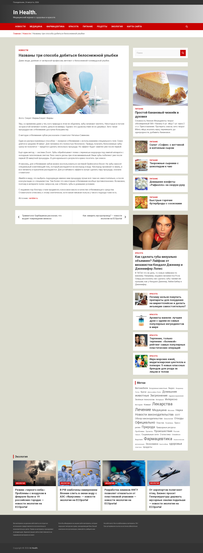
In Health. (25, 12)
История (139, 405)
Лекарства (162, 404)
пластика (138, 447)
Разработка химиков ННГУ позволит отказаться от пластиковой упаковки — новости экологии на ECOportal (121, 496)
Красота (74, 26)
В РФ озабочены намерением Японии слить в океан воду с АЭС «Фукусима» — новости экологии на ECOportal (78, 495)
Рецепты (102, 26)
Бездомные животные (158, 388)
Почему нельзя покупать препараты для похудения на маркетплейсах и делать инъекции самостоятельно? (168, 301)
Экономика (152, 443)
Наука (179, 410)
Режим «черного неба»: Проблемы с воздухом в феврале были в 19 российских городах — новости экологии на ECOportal (30, 498)
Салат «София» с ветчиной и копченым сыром (167, 146)
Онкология (168, 419)
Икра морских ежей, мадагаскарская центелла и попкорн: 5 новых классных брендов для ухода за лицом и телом (167, 365)
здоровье (175, 443)
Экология (117, 26)
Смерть (137, 435)
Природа (148, 427)
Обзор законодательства (149, 418)
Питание (88, 26)
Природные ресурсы (166, 427)
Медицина (36, 26)
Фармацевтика (55, 26)
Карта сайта (134, 26)
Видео (171, 388)
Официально (145, 422)
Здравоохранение (176, 396)
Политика (169, 423)
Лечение (143, 409)
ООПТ (177, 415)
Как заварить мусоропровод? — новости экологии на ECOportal (102, 217)
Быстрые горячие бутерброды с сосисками (166, 202)
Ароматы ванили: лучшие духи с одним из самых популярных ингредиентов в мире (167, 322)
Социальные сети (150, 434)
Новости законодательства (154, 414)
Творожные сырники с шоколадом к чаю (164, 165)
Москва (171, 410)
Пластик (160, 423)
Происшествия (163, 431)
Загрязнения (158, 395)
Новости (20, 26)
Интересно (171, 399)
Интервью (160, 400)
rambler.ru (33, 198)
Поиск (183, 53)
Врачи (143, 392)
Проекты (149, 431)
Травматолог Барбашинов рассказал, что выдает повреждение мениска (42, 217)
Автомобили (141, 388)
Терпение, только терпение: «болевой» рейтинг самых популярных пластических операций (167, 343)
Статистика (165, 434)
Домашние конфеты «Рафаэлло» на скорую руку (167, 183)
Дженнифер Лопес (154, 392)
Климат (147, 404)
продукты (147, 447)
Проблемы (139, 431)
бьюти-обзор (164, 444)
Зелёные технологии (145, 399)
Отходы (179, 418)
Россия (176, 431)
